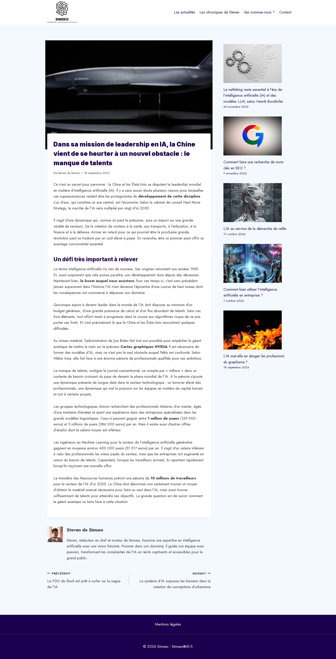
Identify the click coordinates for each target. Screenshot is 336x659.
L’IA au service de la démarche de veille (254, 228)
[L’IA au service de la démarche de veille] (256, 202)
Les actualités (184, 12)
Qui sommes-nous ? (259, 12)
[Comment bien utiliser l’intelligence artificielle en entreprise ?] (256, 263)
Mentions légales (168, 624)
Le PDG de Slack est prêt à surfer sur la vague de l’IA (83, 580)
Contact (285, 12)
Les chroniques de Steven (219, 12)
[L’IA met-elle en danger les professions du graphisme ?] (256, 330)
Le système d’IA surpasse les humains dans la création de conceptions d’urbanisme (175, 580)
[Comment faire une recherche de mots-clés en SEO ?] (256, 135)
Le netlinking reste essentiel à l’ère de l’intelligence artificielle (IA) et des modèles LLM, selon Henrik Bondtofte (253, 95)
